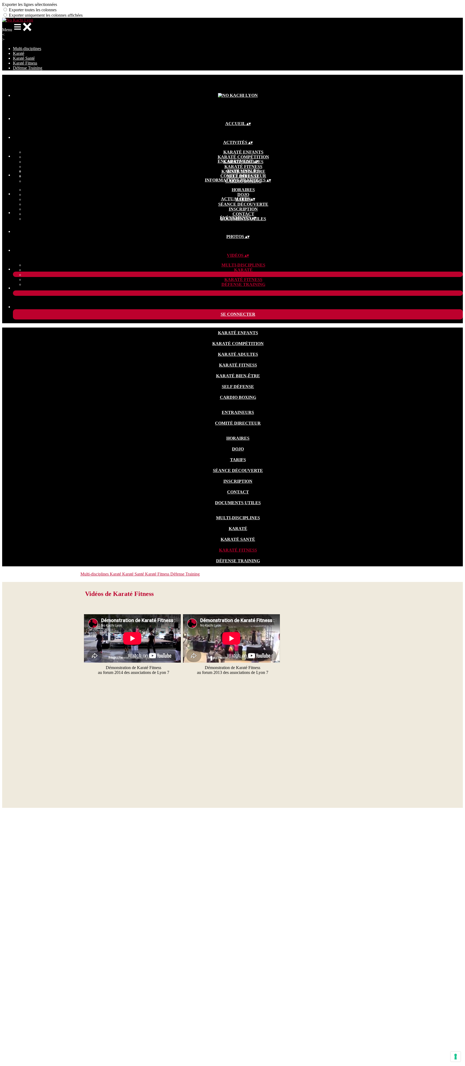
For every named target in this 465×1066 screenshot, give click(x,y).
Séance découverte (243, 204)
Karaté (18, 53)
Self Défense (238, 386)
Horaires (243, 189)
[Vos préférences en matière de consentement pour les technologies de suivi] (455, 1056)
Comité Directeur (243, 175)
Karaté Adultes (238, 354)
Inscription (243, 209)
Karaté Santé (24, 58)
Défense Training (27, 68)
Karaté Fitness (25, 63)
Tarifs (238, 459)
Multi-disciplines (27, 48)
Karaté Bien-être (238, 376)
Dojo (243, 194)
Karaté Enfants (243, 152)
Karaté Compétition (243, 157)
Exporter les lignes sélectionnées (29, 4)
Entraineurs (243, 171)
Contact (243, 214)
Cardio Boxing (238, 397)
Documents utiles (238, 502)
